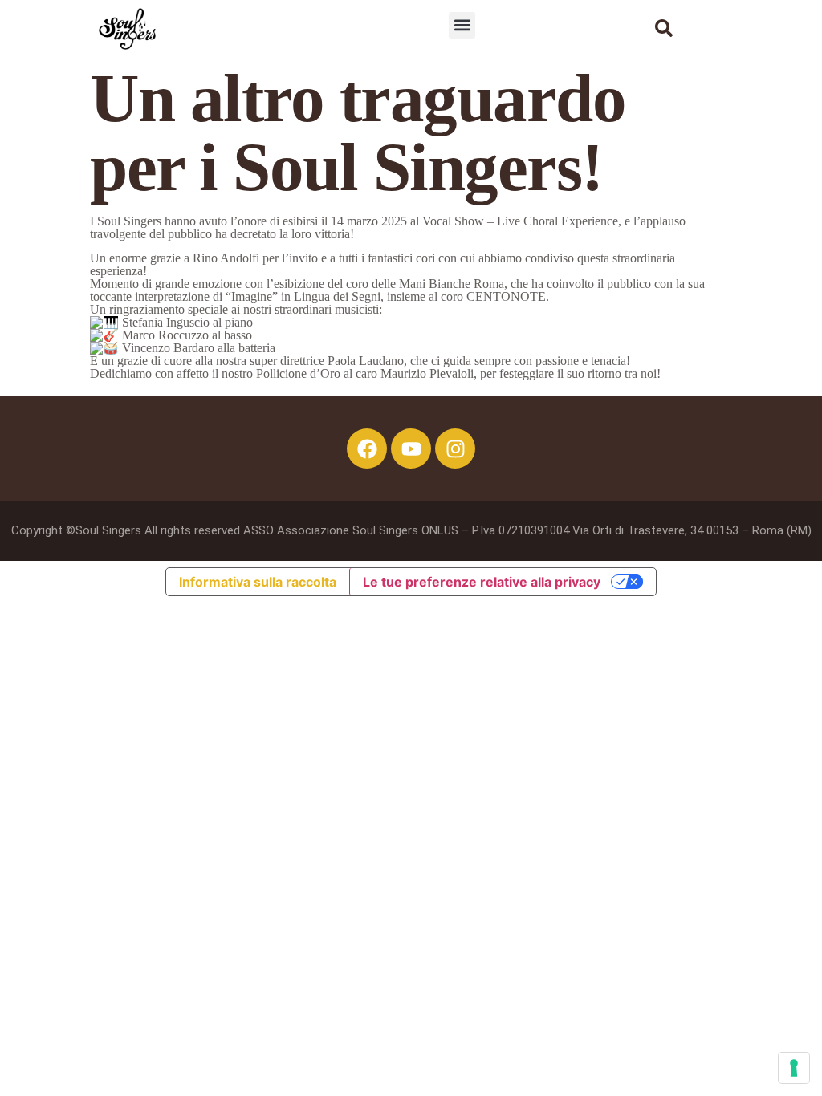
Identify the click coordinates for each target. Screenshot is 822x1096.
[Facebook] (367, 448)
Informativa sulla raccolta (257, 582)
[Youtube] (411, 448)
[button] (462, 25)
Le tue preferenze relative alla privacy (481, 582)
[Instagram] (455, 448)
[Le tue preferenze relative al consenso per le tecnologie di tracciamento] (794, 1068)
